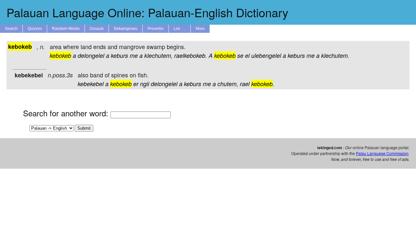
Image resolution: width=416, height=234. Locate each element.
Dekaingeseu (125, 28)
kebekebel (91, 84)
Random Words (66, 28)
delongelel (91, 55)
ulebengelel (266, 55)
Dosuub (97, 28)
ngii (144, 84)
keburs (119, 55)
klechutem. (335, 55)
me (134, 55)
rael (245, 84)
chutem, (227, 84)
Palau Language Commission (382, 153)
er (135, 84)
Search (11, 28)
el (247, 55)
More (200, 28)
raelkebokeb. (190, 55)
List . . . (180, 28)
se (240, 55)
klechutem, (158, 55)
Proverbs (155, 28)
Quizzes (35, 28)
